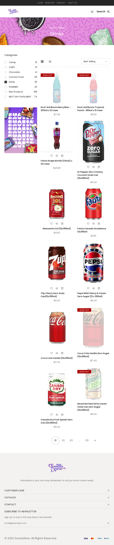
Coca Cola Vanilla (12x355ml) (57, 358)
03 (71, 440)
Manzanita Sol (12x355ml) (57, 228)
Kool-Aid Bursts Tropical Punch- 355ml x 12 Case (90, 109)
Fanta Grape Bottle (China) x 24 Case (56, 162)
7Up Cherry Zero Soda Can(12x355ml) (52, 295)
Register (49, 3)
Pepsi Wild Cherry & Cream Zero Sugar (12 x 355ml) (91, 295)
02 (63, 440)
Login (40, 3)
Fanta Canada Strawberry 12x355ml (91, 230)
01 (55, 440)
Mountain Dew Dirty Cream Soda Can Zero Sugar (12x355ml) (92, 406)
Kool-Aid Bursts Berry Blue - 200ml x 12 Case (56, 109)
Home (52, 27)
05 (87, 440)
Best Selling (89, 61)
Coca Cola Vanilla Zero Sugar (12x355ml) (93, 355)
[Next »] (94, 440)
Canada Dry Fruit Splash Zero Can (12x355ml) (57, 421)
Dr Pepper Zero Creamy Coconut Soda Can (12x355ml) (90, 175)
